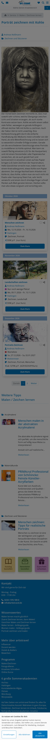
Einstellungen (9, 734)
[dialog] (25, 726)
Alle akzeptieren (40, 734)
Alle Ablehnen (24, 734)
